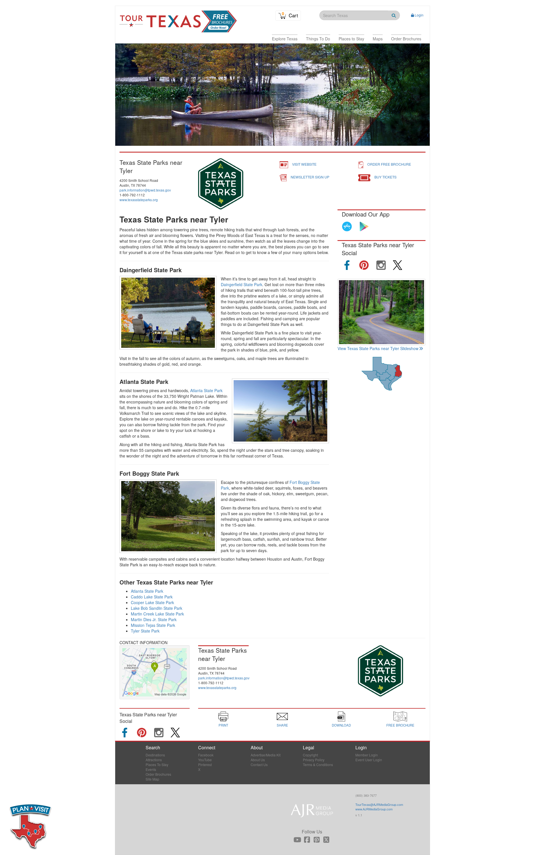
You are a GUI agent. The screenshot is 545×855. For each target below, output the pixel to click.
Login (419, 15)
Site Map (152, 779)
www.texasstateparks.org (139, 199)
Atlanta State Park (206, 390)
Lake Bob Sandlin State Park (156, 608)
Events (151, 769)
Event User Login (368, 759)
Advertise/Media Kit (265, 754)
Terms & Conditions (318, 764)
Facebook (205, 754)
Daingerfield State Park (241, 284)
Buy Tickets (385, 176)
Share (282, 725)
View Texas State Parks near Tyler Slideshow (378, 348)
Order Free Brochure (389, 164)
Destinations (155, 754)
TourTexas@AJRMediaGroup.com (379, 804)
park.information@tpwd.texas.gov (145, 190)
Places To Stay (157, 764)
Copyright (310, 754)
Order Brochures (158, 774)
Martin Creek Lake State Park (157, 614)
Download (341, 725)
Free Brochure (400, 725)
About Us (258, 759)
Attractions (154, 759)
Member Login (366, 754)
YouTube (205, 759)
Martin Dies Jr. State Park (154, 619)
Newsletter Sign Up (310, 176)
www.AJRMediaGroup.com (374, 809)
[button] (285, 38)
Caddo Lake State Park (152, 597)
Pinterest (205, 764)
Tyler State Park (145, 631)
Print (223, 725)
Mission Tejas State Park (153, 625)
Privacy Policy (313, 759)
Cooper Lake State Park (152, 602)
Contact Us (259, 764)
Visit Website (304, 164)
